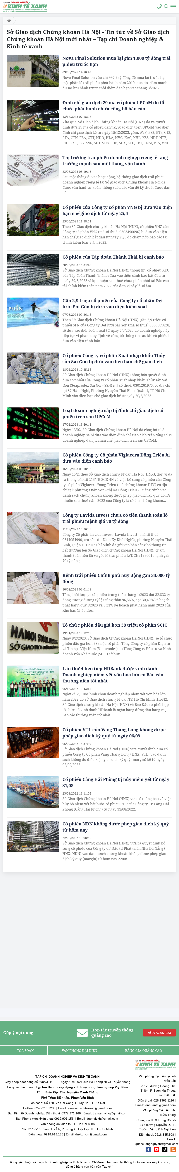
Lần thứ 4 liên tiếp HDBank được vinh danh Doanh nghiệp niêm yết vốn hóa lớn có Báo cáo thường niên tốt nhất (112, 675)
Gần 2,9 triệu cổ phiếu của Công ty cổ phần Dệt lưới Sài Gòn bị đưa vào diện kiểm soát (112, 304)
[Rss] (173, 1149)
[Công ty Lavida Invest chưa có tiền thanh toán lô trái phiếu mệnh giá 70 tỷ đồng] (33, 528)
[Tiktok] (164, 1149)
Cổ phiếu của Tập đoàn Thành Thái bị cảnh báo (113, 257)
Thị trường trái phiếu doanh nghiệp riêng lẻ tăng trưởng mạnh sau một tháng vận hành (115, 161)
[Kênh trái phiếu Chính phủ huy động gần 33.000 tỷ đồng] (33, 588)
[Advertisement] (36, 941)
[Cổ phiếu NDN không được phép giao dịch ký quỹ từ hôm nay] (33, 836)
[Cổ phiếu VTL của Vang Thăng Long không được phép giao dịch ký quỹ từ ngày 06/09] (33, 742)
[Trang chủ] (8, 21)
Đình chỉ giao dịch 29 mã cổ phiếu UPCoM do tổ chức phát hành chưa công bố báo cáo (113, 106)
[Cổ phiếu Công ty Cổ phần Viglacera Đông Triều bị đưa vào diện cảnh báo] (33, 467)
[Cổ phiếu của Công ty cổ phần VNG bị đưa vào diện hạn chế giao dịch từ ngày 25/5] (33, 220)
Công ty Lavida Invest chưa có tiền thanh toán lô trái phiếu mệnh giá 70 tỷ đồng (115, 518)
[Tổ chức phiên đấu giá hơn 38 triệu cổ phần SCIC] (33, 638)
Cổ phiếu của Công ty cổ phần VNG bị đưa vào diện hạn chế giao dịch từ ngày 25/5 (117, 210)
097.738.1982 (161, 1033)
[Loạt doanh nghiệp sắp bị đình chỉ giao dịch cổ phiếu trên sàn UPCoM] (33, 423)
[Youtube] (156, 1149)
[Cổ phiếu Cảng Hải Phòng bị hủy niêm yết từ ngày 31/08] (33, 792)
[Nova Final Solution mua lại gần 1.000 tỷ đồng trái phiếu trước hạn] (33, 71)
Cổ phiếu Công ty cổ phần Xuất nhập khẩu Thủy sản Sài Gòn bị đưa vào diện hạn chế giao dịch (113, 358)
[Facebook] (148, 1149)
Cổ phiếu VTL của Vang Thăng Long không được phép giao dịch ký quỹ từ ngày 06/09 (114, 733)
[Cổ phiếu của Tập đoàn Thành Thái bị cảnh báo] (33, 270)
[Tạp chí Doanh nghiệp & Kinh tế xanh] (25, 6)
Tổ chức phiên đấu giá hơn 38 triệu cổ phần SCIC (115, 625)
